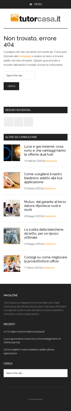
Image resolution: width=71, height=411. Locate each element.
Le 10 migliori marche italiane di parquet (24, 331)
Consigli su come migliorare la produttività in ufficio (45, 259)
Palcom (40, 399)
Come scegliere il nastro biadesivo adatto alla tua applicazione (43, 178)
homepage (25, 56)
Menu (38, 4)
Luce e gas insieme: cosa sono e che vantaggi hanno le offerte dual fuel (45, 150)
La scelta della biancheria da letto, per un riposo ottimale (43, 233)
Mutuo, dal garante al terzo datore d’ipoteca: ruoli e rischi (45, 206)
